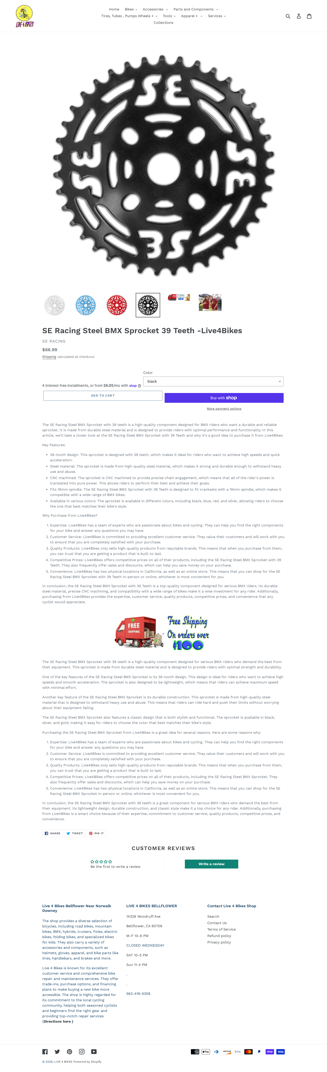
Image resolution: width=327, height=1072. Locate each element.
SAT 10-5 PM (137, 955)
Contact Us (217, 923)
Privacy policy (219, 942)
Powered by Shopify (87, 1061)
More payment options (224, 408)
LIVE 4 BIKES (63, 1061)
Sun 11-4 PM (136, 965)
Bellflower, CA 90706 (144, 926)
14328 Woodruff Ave (143, 916)
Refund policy (219, 936)
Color (148, 373)
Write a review (211, 864)
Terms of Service (221, 929)
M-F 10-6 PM (137, 936)
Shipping (49, 357)
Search (213, 916)
